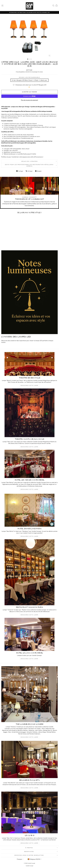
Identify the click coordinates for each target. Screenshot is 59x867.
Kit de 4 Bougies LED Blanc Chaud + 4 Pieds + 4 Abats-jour (29, 80)
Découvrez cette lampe (29, 385)
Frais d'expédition (20, 72)
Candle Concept (29, 865)
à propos (29, 847)
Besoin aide (29, 851)
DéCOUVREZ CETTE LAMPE (29, 614)
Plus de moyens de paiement (29, 100)
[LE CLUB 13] (29, 812)
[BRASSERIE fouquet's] (29, 759)
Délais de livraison (29, 161)
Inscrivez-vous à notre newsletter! (29, 855)
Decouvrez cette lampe (29, 737)
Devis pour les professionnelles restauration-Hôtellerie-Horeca (29, 165)
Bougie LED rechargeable (29, 77)
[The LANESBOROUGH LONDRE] (29, 694)
